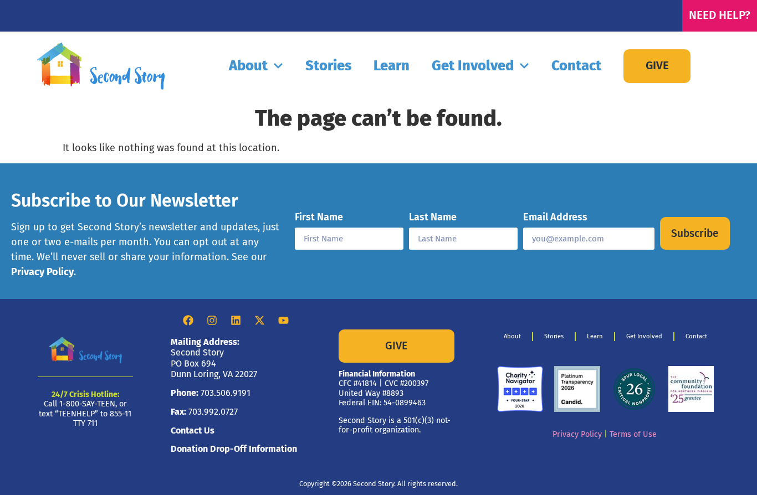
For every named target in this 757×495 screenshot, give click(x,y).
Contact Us (192, 430)
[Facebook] (187, 320)
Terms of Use (633, 434)
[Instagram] (211, 320)
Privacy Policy (42, 272)
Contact (576, 65)
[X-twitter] (259, 320)
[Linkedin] (235, 320)
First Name (319, 217)
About (248, 65)
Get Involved (473, 65)
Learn (392, 65)
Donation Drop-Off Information (234, 449)
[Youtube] (283, 320)
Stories (328, 65)
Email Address (555, 217)
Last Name (433, 217)
